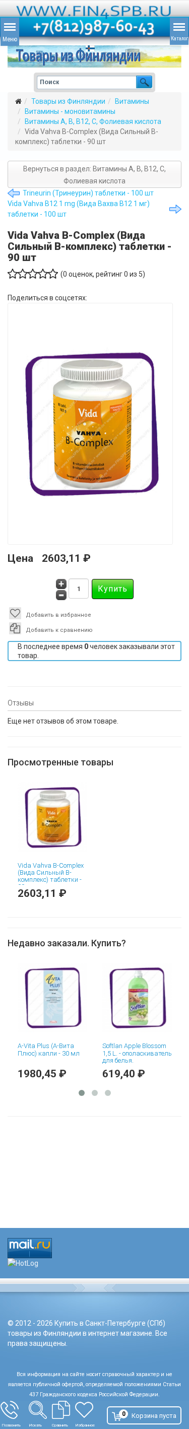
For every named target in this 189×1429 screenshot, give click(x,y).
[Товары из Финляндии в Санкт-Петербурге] (94, 56)
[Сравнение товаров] (63, 1410)
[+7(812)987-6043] (15, 1410)
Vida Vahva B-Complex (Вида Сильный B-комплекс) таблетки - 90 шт (51, 876)
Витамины (132, 101)
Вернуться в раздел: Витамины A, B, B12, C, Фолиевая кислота (94, 175)
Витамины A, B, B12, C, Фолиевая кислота (93, 121)
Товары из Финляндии (68, 101)
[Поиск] (40, 1410)
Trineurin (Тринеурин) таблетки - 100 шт (88, 193)
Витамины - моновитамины (70, 111)
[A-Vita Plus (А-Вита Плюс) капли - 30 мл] (78, 997)
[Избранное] (89, 1410)
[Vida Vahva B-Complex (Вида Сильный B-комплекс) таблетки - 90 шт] (52, 817)
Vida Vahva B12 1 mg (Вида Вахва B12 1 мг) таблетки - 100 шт (79, 209)
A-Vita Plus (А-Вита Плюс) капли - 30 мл (75, 1049)
